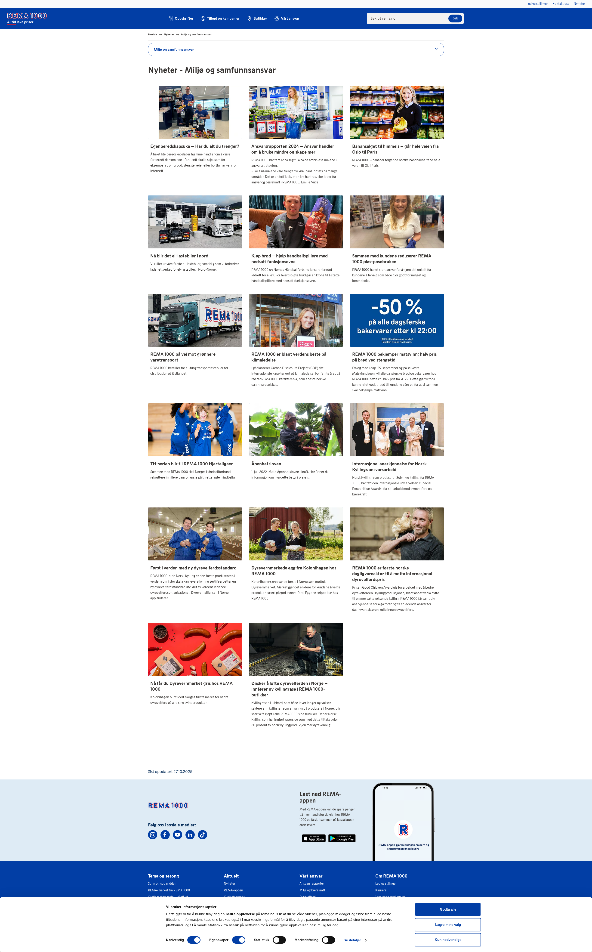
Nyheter (229, 884)
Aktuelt (231, 876)
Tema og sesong (163, 876)
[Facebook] (165, 834)
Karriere (380, 890)
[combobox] (415, 18)
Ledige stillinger (386, 884)
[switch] (238, 940)
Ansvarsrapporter (311, 884)
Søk (455, 18)
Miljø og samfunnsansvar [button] (174, 49)
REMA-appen (233, 890)
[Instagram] (152, 834)
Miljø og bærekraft (312, 890)
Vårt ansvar (311, 876)
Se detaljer (352, 940)
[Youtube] (177, 834)
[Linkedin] (190, 834)
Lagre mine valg (448, 925)
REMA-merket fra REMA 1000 (169, 890)
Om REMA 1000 (391, 876)
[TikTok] (202, 834)
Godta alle (448, 909)
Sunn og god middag (162, 884)
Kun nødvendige (448, 940)
